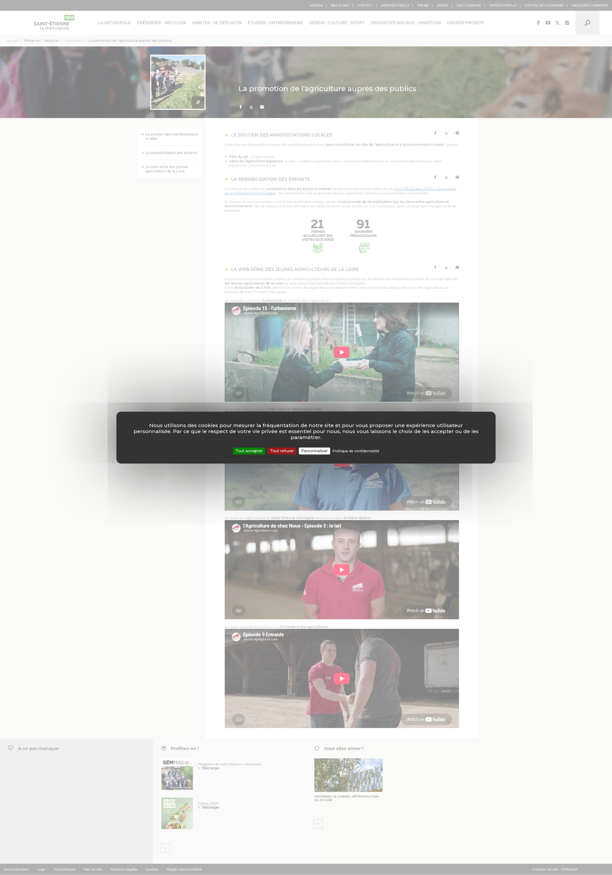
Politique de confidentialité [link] (356, 451)
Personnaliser (314, 451)
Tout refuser (282, 451)
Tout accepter (249, 451)
